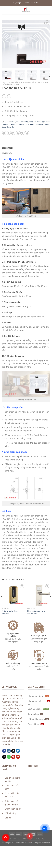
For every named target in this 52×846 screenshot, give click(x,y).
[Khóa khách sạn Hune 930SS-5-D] (38, 595)
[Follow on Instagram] (9, 751)
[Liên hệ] (6, 838)
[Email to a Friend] (18, 133)
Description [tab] (7, 148)
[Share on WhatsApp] (4, 133)
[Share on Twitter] (13, 133)
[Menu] (3, 10)
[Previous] (6, 44)
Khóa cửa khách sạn (31, 82)
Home (4, 82)
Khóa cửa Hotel (22, 122)
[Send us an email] (4, 757)
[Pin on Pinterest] (22, 133)
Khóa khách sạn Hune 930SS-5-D (36, 612)
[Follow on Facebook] (4, 751)
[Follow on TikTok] (13, 751)
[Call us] (9, 757)
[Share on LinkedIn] (27, 133)
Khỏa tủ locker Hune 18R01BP (10, 612)
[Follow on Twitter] (18, 751)
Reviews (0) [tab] (7, 153)
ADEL (13, 122)
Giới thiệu (12, 839)
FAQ (42, 839)
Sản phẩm (13, 82)
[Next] (46, 44)
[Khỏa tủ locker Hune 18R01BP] (13, 595)
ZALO (45, 828)
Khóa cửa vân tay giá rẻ (20, 124)
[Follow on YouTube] (18, 757)
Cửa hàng (22, 839)
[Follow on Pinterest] (13, 757)
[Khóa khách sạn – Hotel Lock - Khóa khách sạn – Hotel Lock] (26, 10)
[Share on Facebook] (9, 133)
